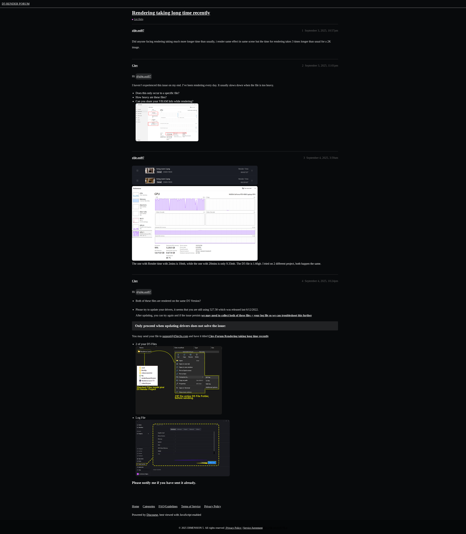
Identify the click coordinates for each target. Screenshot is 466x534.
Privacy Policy (212, 506)
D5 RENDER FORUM (15, 3)
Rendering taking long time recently (171, 12)
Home (135, 506)
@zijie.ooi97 (143, 76)
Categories (149, 506)
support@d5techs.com (175, 336)
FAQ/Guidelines (168, 506)
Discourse (152, 514)
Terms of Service (191, 506)
